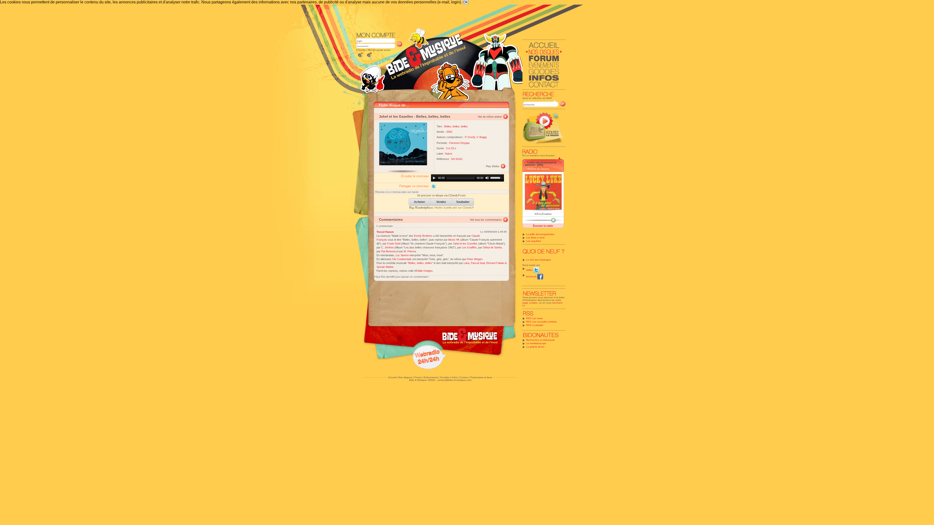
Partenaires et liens (481, 377)
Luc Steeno (402, 255)
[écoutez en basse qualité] (360, 57)
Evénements (431, 377)
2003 (449, 131)
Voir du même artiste (490, 116)
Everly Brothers (423, 235)
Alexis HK (453, 239)
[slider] (497, 177)
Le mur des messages (538, 259)
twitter (529, 270)
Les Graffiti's (469, 247)
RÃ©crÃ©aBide (543, 214)
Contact (463, 377)
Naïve (448, 153)
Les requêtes (533, 241)
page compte (529, 302)
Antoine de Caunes (538, 168)
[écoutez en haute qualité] (369, 57)
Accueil (392, 377)
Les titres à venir (535, 237)
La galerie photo (535, 346)
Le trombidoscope (536, 343)
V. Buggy (481, 137)
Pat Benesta (388, 251)
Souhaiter (463, 202)
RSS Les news (534, 318)
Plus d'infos (492, 166)
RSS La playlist (534, 325)
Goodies (444, 377)
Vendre (441, 202)
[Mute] (487, 178)
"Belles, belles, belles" (420, 263)
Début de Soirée (492, 247)
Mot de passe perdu (379, 50)
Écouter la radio (543, 225)
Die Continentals (402, 259)
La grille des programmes (540, 234)
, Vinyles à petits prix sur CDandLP (441, 207)
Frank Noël (393, 243)
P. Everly (470, 137)
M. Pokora (410, 251)
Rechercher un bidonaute (540, 340)
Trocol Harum (385, 231)
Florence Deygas (459, 142)
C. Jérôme (387, 247)
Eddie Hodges (424, 270)
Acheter (419, 202)
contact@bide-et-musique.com (454, 380)
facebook (531, 276)
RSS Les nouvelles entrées (541, 321)
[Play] (434, 178)
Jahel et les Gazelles (396, 116)
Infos (454, 377)
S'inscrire (361, 50)
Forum (418, 377)
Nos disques (405, 377)
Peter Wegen (474, 259)
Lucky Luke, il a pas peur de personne (540, 163)
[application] (467, 178)
